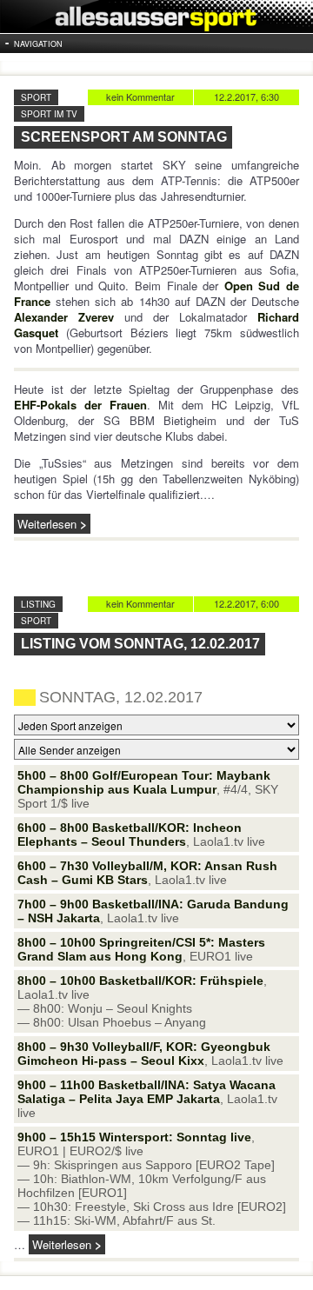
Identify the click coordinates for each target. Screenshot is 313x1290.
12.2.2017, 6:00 (246, 603)
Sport (36, 97)
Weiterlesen (47, 523)
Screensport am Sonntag (124, 137)
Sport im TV (49, 114)
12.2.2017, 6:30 (246, 96)
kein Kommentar (140, 96)
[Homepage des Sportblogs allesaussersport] (156, 16)
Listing (38, 604)
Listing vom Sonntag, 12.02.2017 (140, 643)
